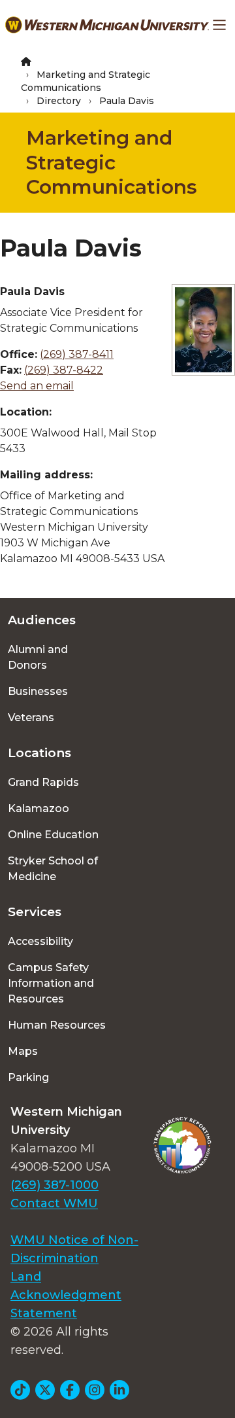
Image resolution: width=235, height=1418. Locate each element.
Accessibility (40, 941)
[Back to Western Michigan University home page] (107, 25)
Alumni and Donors (38, 657)
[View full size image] (203, 330)
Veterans (31, 717)
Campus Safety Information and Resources (51, 983)
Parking (28, 1077)
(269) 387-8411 (77, 354)
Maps (23, 1051)
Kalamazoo (38, 808)
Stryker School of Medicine (53, 869)
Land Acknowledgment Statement (65, 1295)
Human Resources (57, 1025)
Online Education (53, 834)
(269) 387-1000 (54, 1185)
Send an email (37, 386)
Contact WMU (54, 1203)
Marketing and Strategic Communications (111, 162)
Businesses (38, 691)
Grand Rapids (43, 782)
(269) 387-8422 (63, 370)
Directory (59, 101)
